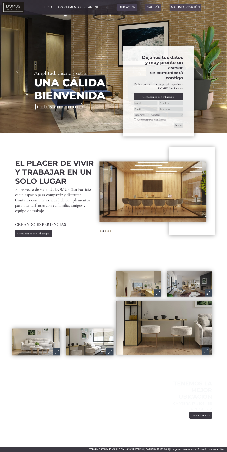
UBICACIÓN (127, 7)
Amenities (96, 7)
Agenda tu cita (201, 415)
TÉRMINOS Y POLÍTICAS (103, 449)
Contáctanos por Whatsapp (158, 96)
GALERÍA (153, 7)
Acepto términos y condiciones (151, 119)
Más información (185, 7)
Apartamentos (70, 7)
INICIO (47, 7)
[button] (17, 66)
